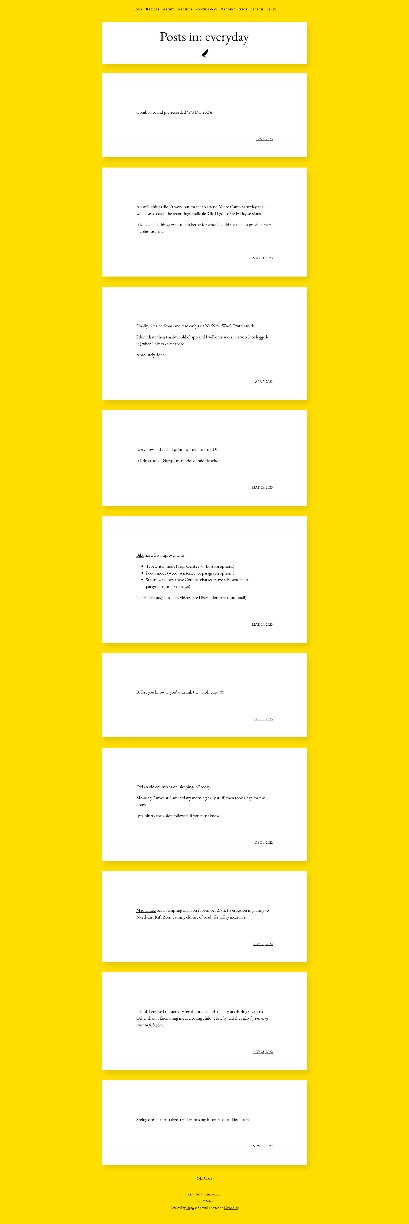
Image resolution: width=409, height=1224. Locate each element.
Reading (228, 9)
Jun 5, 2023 (264, 138)
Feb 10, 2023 (263, 719)
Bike (140, 555)
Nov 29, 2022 (263, 1051)
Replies (152, 9)
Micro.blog (213, 1194)
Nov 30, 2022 (263, 943)
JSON (199, 1194)
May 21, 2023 (263, 258)
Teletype (168, 460)
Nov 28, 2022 (263, 1146)
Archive (185, 9)
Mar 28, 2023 (262, 487)
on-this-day (206, 9)
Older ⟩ (204, 1178)
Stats (272, 9)
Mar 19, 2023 (262, 624)
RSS (190, 1194)
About (168, 9)
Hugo (190, 1207)
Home (137, 9)
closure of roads (199, 917)
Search (257, 9)
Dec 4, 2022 (264, 842)
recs (243, 9)
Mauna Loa (146, 910)
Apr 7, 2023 (264, 381)
